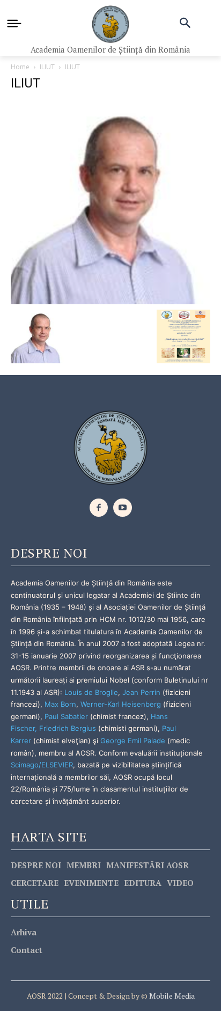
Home (20, 66)
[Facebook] (99, 508)
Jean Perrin (142, 692)
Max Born (60, 704)
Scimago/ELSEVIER (42, 764)
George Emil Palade (132, 740)
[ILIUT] (110, 202)
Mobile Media (171, 996)
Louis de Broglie (91, 692)
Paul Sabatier (66, 716)
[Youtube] (122, 508)
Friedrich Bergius (67, 728)
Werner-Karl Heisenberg (120, 704)
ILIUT (47, 66)
